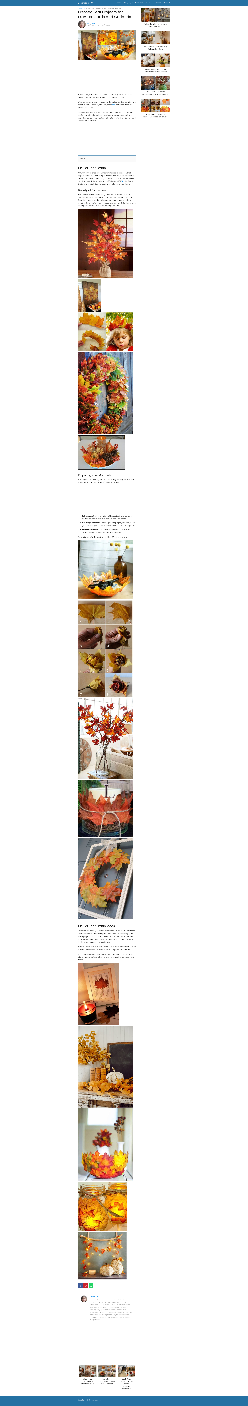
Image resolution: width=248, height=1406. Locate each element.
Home (118, 3)
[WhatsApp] (91, 1285)
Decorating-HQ (85, 3)
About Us (149, 3)
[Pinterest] (85, 1285)
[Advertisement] (107, 76)
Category (127, 3)
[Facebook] (80, 1285)
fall (113, 105)
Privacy (158, 3)
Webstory (139, 3)
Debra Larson (91, 23)
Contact (167, 3)
